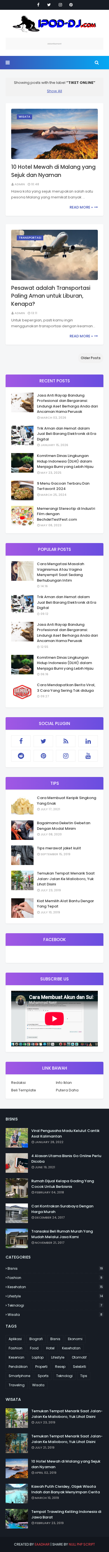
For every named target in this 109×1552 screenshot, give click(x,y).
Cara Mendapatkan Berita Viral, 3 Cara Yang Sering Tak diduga (66, 687)
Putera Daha (67, 1090)
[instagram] (60, 5)
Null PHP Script (82, 1544)
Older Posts (91, 358)
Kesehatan (55, 1287)
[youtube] (88, 756)
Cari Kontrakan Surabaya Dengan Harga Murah (62, 1208)
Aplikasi (15, 1339)
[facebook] (38, 5)
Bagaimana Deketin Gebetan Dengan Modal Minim (63, 825)
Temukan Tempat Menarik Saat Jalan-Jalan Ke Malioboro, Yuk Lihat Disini (66, 879)
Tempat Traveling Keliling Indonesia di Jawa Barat (66, 1514)
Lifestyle (55, 1296)
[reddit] (21, 756)
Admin (20, 184)
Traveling (17, 1385)
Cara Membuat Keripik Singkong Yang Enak (66, 800)
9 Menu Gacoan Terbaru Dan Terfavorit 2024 (63, 486)
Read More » (81, 207)
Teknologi (55, 1305)
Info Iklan (64, 1082)
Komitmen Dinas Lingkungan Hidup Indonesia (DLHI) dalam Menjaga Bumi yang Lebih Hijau (65, 461)
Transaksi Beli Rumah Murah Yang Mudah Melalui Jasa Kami (62, 1234)
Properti (41, 1366)
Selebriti (79, 1366)
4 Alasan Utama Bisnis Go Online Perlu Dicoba (66, 1158)
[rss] (65, 741)
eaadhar (42, 1544)
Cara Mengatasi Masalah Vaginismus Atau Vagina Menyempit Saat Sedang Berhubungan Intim (60, 572)
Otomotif (79, 1357)
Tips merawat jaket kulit (59, 848)
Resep (60, 1366)
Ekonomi (75, 1339)
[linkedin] (88, 741)
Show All (54, 91)
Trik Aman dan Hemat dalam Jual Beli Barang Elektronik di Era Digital (66, 434)
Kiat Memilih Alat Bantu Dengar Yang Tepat (65, 903)
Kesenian (16, 1357)
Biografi (36, 1339)
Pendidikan (18, 1366)
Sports (43, 1375)
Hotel (50, 1348)
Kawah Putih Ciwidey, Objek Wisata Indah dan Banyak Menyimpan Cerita (65, 1489)
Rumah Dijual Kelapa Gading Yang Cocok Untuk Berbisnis (62, 1183)
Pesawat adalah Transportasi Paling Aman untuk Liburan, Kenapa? (50, 296)
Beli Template (23, 1090)
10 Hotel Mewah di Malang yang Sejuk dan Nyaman (53, 171)
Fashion (55, 1277)
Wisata (55, 1314)
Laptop (38, 1357)
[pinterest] (71, 5)
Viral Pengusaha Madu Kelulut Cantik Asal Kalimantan (65, 1133)
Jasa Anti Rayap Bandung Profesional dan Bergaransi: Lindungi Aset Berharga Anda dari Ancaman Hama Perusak (67, 403)
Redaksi (18, 1082)
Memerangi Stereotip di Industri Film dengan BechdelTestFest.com (66, 514)
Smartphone (19, 1375)
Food (34, 1348)
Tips (83, 1375)
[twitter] (49, 5)
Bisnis (55, 1268)
